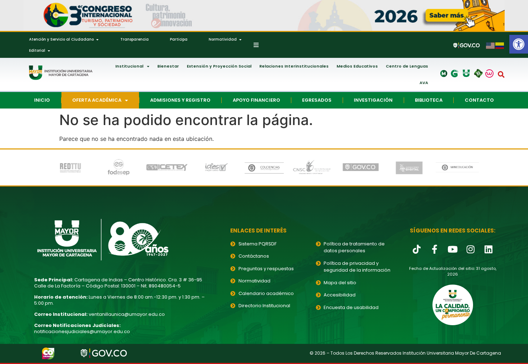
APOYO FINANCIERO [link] (256, 100)
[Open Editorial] (49, 50)
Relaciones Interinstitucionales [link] (294, 66)
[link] (518, 44)
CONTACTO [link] (479, 100)
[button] (501, 74)
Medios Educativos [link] (357, 66)
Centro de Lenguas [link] (407, 66)
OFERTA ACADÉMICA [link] (96, 100)
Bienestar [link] (168, 66)
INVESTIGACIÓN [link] (373, 100)
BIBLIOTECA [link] (429, 100)
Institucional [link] (129, 66)
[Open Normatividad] (240, 39)
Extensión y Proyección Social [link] (219, 66)
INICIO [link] (42, 100)
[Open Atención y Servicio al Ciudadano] (97, 39)
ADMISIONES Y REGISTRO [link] (180, 100)
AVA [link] (424, 83)
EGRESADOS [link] (317, 100)
